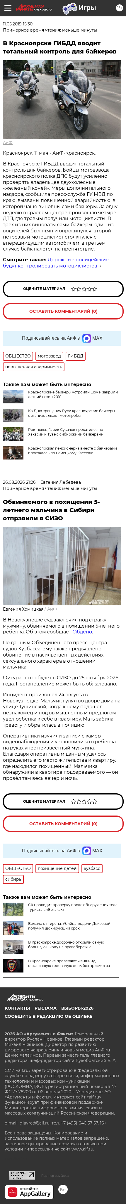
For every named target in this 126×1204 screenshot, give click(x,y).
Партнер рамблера (55, 1175)
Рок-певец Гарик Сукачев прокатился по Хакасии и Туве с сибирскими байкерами (65, 431)
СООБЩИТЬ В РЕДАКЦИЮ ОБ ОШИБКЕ (48, 1016)
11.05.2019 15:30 (18, 24)
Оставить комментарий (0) (63, 311)
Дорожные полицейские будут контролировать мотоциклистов (56, 263)
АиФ (8, 142)
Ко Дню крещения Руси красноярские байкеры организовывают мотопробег (71, 413)
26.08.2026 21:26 (19, 482)
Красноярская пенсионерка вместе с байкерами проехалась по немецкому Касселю (72, 450)
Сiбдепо (82, 632)
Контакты (17, 1008)
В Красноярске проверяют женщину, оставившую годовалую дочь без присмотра (69, 963)
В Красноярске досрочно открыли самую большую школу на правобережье (66, 944)
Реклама (46, 1008)
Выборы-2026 (77, 1008)
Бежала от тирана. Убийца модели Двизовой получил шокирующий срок (69, 925)
